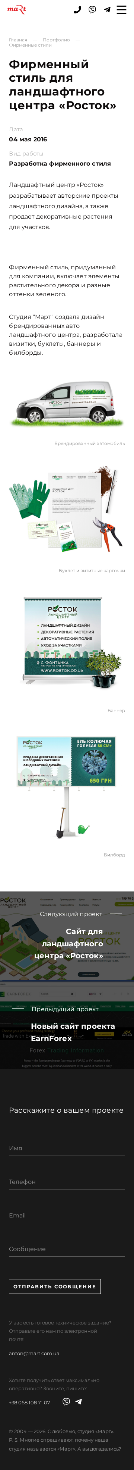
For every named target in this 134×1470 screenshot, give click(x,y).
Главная (18, 40)
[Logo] (16, 10)
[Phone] (77, 9)
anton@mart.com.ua (34, 1353)
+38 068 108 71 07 (29, 1402)
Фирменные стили (30, 45)
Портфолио (56, 40)
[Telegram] (107, 9)
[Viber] (92, 9)
